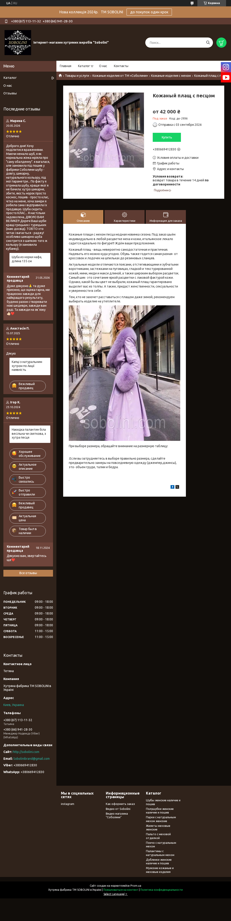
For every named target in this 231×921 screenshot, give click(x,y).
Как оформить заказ (120, 803)
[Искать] (208, 42)
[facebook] (172, 487)
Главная (65, 66)
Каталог (84, 66)
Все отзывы (28, 573)
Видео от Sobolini (118, 808)
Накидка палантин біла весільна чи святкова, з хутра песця (29, 433)
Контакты (121, 66)
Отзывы (10, 93)
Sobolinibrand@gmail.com (31, 758)
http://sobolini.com (26, 752)
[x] (177, 487)
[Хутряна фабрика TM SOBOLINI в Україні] (18, 42)
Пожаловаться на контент (120, 889)
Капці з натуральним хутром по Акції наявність (27, 366)
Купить (167, 137)
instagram (67, 803)
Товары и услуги (77, 75)
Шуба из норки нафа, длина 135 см (27, 259)
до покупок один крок (149, 12)
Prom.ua (135, 885)
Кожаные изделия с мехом (171, 75)
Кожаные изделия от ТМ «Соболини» (120, 75)
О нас (103, 66)
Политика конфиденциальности (161, 889)
